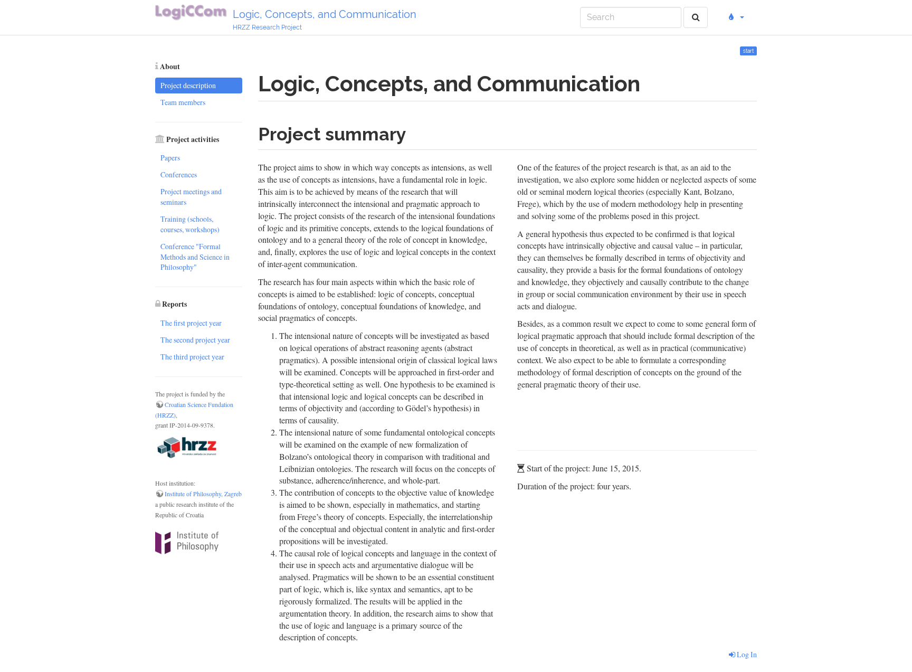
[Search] (695, 18)
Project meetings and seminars (191, 196)
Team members (182, 102)
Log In (746, 654)
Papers (170, 158)
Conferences (178, 174)
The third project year (192, 357)
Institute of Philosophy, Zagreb (203, 494)
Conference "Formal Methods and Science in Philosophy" (195, 256)
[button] (735, 17)
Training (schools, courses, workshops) (190, 224)
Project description (188, 85)
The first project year (191, 323)
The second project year (195, 340)
